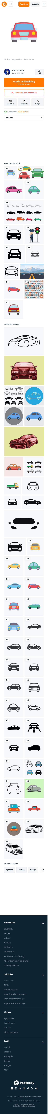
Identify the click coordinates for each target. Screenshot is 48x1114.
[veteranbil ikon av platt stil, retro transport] (13, 201)
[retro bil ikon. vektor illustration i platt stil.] (13, 598)
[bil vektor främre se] (23, 461)
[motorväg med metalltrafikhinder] (16, 342)
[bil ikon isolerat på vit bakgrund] (14, 637)
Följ (39, 73)
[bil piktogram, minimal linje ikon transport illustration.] (30, 323)
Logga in (35, 4)
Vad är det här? (23, 112)
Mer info (9, 116)
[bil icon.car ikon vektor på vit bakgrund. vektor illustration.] (14, 306)
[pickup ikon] (13, 618)
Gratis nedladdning (24, 82)
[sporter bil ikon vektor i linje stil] (13, 1021)
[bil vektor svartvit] (23, 573)
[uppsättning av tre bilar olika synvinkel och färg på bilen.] (17, 184)
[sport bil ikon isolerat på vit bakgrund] (23, 432)
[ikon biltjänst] (13, 380)
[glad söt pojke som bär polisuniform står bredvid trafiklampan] (13, 287)
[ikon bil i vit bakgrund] (13, 1041)
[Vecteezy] (4, 4)
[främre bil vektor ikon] (13, 266)
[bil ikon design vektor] (10, 170)
